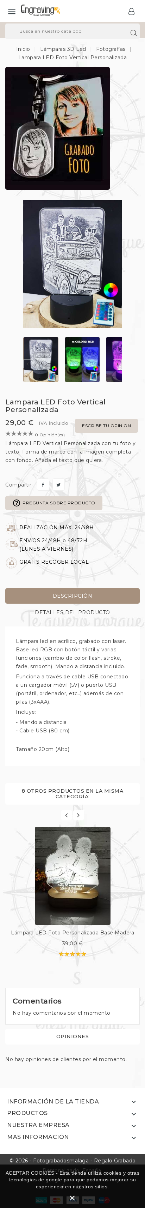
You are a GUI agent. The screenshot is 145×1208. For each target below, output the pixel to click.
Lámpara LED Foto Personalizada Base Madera (72, 933)
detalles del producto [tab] (72, 612)
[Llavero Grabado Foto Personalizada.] (57, 128)
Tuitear (58, 484)
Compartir (43, 484)
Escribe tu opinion (106, 425)
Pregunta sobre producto (53, 503)
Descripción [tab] (73, 596)
